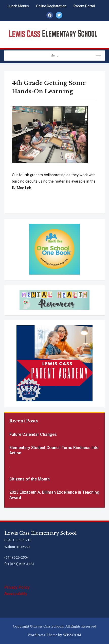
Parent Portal (84, 6)
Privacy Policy (17, 587)
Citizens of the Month (29, 479)
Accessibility (15, 593)
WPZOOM (72, 635)
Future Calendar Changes (33, 434)
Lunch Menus (18, 6)
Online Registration (51, 6)
